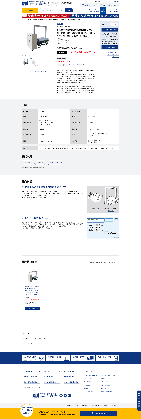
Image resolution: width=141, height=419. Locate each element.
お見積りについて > (106, 378)
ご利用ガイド (106, 1)
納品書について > (88, 388)
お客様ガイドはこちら (113, 53)
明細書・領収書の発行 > (107, 391)
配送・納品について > (106, 385)
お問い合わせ (115, 57)
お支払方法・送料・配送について (77, 64)
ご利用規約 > (113, 405)
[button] (22, 39)
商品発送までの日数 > (90, 382)
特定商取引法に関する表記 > (99, 405)
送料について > (105, 382)
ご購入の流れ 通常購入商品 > (91, 375)
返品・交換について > (90, 391)
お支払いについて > (89, 378)
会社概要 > (69, 405)
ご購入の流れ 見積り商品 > (108, 375)
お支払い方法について (113, 55)
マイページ (116, 1)
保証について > (105, 388)
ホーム (23, 19)
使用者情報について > (90, 385)
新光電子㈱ (60, 24)
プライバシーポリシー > (82, 405)
